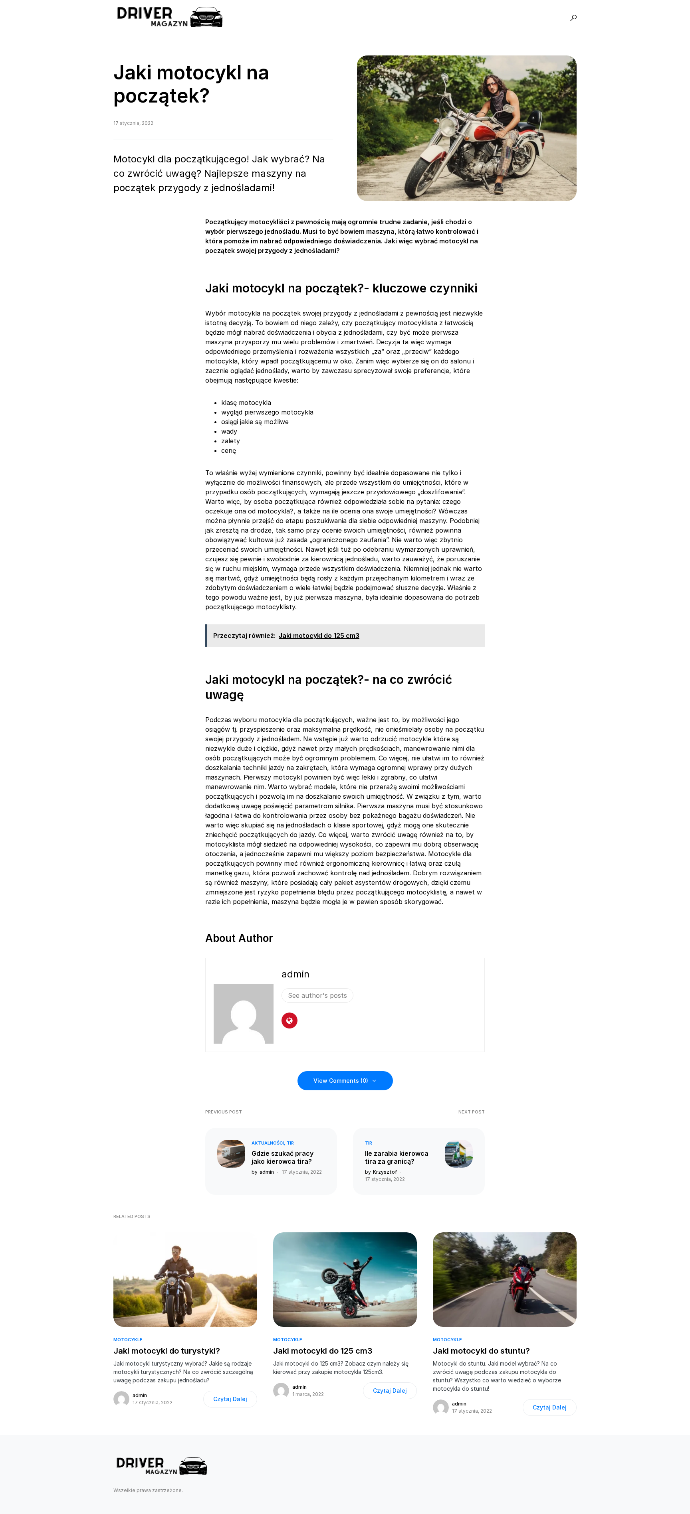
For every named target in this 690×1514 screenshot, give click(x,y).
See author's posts (317, 995)
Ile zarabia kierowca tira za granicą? (396, 1157)
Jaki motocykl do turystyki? (166, 1351)
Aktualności (268, 1143)
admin (295, 974)
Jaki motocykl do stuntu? (481, 1351)
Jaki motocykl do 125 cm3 (323, 1351)
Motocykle (128, 1339)
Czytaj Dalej (230, 1399)
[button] (573, 18)
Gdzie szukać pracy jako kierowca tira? (282, 1157)
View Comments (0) (340, 1080)
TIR (290, 1143)
